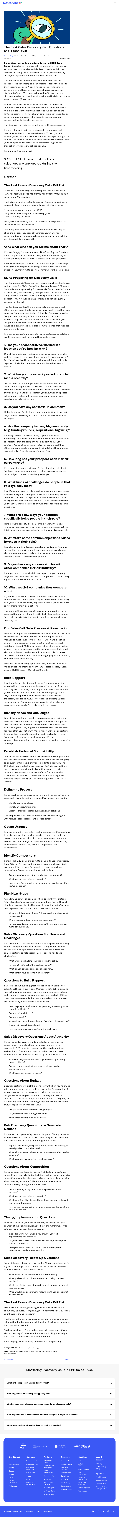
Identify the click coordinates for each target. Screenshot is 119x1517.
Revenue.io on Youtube (113, 1511)
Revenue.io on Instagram (108, 1511)
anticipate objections (34, 547)
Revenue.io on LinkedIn (92, 1511)
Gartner (10, 177)
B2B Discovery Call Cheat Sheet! (29, 670)
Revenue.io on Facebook (98, 1511)
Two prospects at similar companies (48, 721)
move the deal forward (29, 905)
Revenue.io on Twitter (103, 1511)
